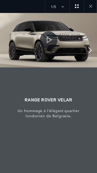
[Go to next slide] (91, 50)
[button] (48, 40)
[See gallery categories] (76, 6)
